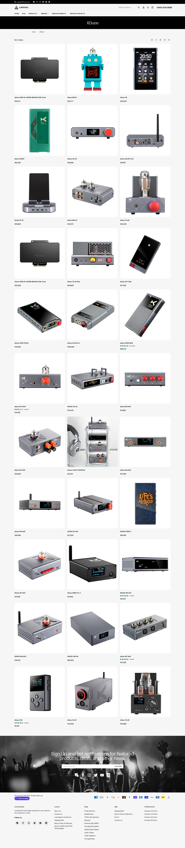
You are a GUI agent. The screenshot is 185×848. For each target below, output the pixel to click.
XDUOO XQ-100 (72, 656)
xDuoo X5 (123, 97)
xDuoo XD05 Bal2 (126, 343)
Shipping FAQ (59, 820)
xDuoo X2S (18, 720)
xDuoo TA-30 (124, 720)
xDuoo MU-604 (125, 470)
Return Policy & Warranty (63, 823)
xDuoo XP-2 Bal (125, 282)
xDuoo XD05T (19, 159)
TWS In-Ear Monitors (91, 817)
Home (16, 13)
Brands (44, 13)
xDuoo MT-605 (19, 470)
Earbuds (87, 820)
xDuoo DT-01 (18, 220)
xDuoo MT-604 (125, 656)
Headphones (88, 814)
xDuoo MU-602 (125, 406)
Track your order (164, 7)
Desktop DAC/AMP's (91, 823)
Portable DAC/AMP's (91, 826)
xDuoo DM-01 (72, 97)
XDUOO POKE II (125, 531)
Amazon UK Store (150, 817)
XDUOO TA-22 (72, 406)
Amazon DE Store (150, 820)
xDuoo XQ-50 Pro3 (127, 159)
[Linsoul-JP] (21, 7)
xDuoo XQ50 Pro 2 (74, 593)
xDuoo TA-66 (124, 220)
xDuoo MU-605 (19, 531)
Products (33, 13)
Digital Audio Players (91, 829)
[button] (152, 7)
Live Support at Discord (62, 817)
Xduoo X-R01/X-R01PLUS (76, 470)
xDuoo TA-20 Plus (73, 282)
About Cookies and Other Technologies (63, 827)
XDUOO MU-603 (20, 656)
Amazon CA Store (150, 814)
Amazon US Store (150, 811)
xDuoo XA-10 (72, 720)
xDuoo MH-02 (72, 220)
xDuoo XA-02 (72, 159)
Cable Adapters (90, 836)
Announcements (59, 13)
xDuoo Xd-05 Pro (73, 343)
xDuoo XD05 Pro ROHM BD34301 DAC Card (30, 97)
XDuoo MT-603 (19, 593)
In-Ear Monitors (89, 811)
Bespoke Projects (77, 13)
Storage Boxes (89, 839)
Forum (116, 817)
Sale (24, 13)
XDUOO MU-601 (125, 593)
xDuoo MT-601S (20, 406)
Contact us (58, 814)
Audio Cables (89, 833)
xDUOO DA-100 (72, 531)
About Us (57, 811)
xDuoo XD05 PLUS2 (21, 343)
